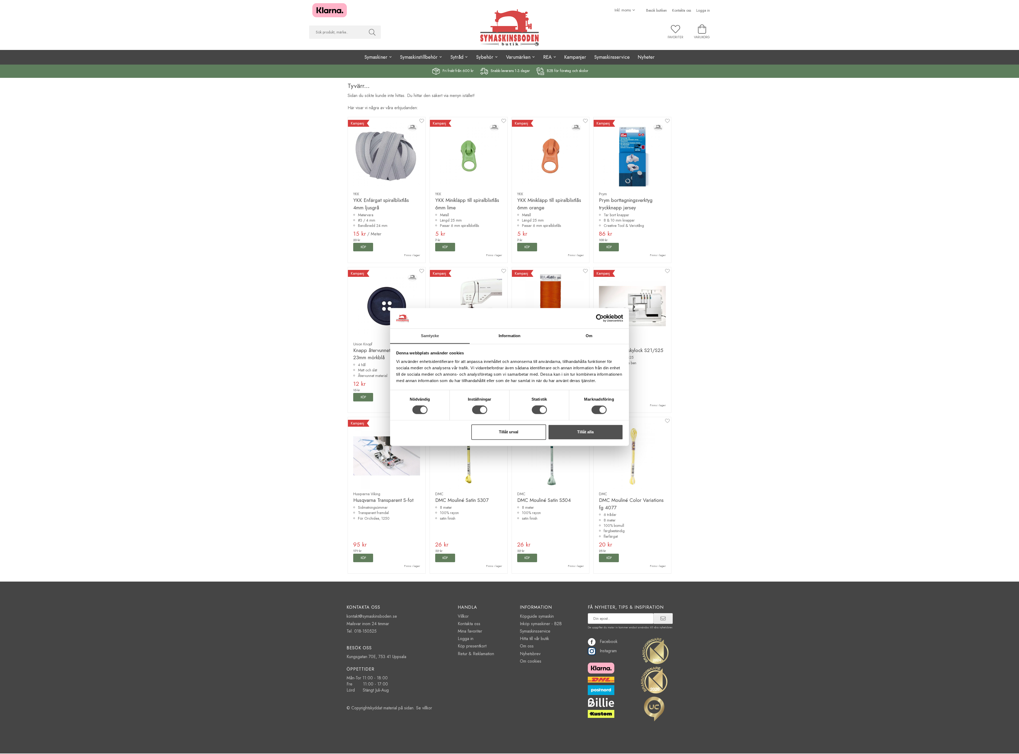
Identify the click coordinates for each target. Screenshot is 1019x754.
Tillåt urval (508, 432)
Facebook (609, 641)
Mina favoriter (470, 631)
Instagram (608, 651)
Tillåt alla (585, 432)
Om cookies (530, 661)
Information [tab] (509, 335)
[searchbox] (336, 32)
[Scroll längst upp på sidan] (664, 746)
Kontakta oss (681, 10)
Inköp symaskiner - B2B (541, 624)
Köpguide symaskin (537, 616)
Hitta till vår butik (534, 639)
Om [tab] (589, 335)
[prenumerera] (663, 618)
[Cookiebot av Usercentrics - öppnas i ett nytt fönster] (600, 318)
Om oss (527, 646)
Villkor (463, 616)
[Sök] (372, 32)
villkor (427, 708)
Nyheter (646, 57)
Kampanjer (575, 57)
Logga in (703, 10)
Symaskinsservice (612, 57)
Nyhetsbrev (530, 654)
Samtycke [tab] (430, 335)
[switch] (479, 410)
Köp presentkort (472, 646)
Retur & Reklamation (476, 654)
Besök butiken (656, 10)
